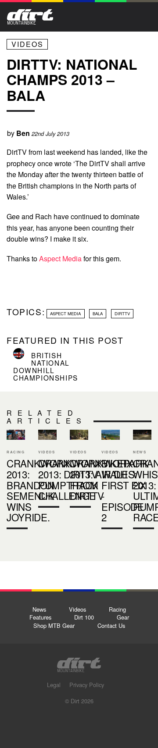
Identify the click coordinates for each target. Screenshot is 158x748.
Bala (98, 313)
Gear (123, 617)
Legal (54, 684)
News (39, 609)
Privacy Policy (86, 684)
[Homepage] (79, 662)
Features (40, 617)
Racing (117, 609)
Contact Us (111, 625)
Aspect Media (60, 258)
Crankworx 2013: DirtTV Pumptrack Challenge (47, 470)
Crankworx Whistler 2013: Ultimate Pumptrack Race (142, 481)
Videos (27, 44)
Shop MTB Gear (54, 625)
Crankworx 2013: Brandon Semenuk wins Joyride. (16, 481)
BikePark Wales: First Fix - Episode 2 (124, 490)
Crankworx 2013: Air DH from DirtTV (79, 470)
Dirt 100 (84, 617)
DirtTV (122, 313)
